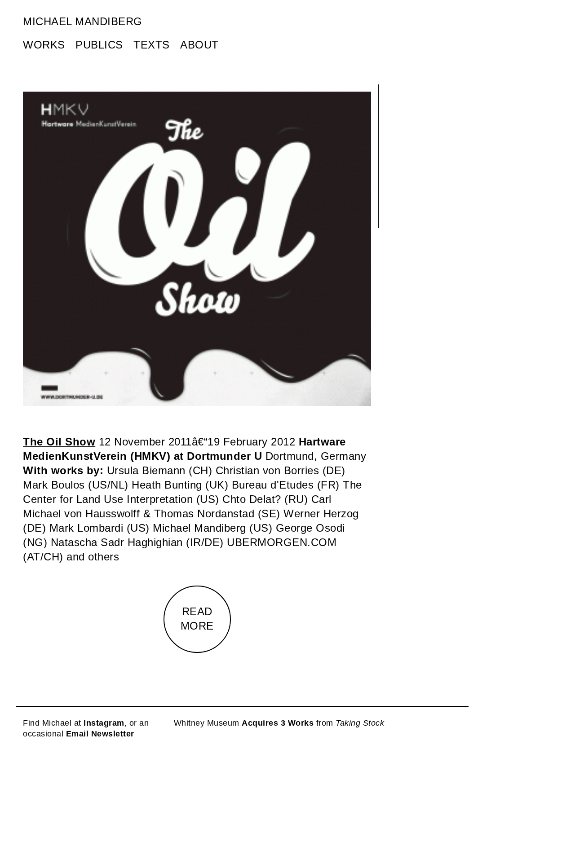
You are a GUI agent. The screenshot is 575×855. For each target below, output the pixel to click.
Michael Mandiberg (82, 21)
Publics (99, 45)
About (199, 45)
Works (44, 45)
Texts (151, 45)
